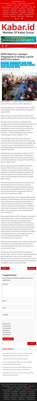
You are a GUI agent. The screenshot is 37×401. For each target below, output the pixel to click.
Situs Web (5, 314)
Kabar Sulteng (30, 9)
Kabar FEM (6, 16)
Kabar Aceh (10, 5)
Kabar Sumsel (18, 5)
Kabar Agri (20, 14)
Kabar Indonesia (14, 64)
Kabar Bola (13, 16)
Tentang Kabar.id (6, 3)
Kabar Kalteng (14, 12)
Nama (4, 301)
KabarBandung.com (6, 7)
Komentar (5, 284)
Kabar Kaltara (31, 12)
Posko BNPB (10, 67)
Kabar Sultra (22, 9)
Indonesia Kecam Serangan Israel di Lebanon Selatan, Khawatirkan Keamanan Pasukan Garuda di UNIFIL (17, 368)
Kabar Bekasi (5, 64)
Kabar (29, 62)
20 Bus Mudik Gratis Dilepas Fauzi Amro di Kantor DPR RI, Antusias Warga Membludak (18, 374)
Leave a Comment (15, 69)
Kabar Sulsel (14, 9)
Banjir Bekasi (5, 62)
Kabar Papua (13, 14)
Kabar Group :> (31, 3)
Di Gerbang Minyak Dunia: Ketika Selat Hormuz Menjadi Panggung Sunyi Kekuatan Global (17, 363)
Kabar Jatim (6, 9)
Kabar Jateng (24, 7)
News (3, 67)
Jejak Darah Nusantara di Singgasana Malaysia (15, 358)
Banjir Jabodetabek (15, 62)
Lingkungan (24, 64)
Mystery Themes (32, 384)
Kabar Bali (5, 14)
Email (4, 307)
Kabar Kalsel (6, 12)
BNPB (24, 62)
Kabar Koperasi (29, 16)
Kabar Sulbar (13, 10)
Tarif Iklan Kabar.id (22, 3)
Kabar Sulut (6, 10)
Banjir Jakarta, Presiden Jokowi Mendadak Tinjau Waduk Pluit (32, 268)
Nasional (32, 64)
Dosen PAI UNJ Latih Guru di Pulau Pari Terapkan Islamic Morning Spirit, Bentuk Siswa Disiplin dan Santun (18, 354)
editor (6, 69)
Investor (14, 3)
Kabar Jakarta (26, 5)
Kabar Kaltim (23, 12)
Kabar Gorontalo (22, 10)
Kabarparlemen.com (29, 14)
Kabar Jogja (32, 7)
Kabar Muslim (21, 16)
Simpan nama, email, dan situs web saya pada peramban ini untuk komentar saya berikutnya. (6, 329)
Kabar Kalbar (31, 10)
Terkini (17, 67)
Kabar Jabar (16, 7)
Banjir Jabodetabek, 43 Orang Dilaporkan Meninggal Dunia (6, 268)
